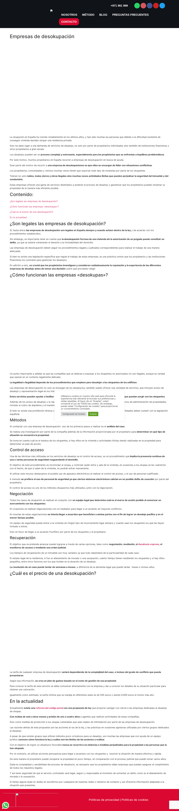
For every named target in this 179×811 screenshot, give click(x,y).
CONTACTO (69, 21)
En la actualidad (18, 217)
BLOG (103, 14)
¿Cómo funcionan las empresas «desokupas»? (34, 206)
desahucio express (148, 544)
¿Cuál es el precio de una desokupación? (31, 211)
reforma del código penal (49, 708)
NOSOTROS (69, 14)
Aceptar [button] (93, 414)
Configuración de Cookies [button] (74, 414)
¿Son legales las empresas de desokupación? (34, 201)
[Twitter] (162, 5)
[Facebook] (149, 5)
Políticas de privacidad (104, 799)
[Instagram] (143, 5)
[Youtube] (156, 5)
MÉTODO (88, 14)
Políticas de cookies (135, 799)
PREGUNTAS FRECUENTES (130, 14)
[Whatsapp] (137, 5)
